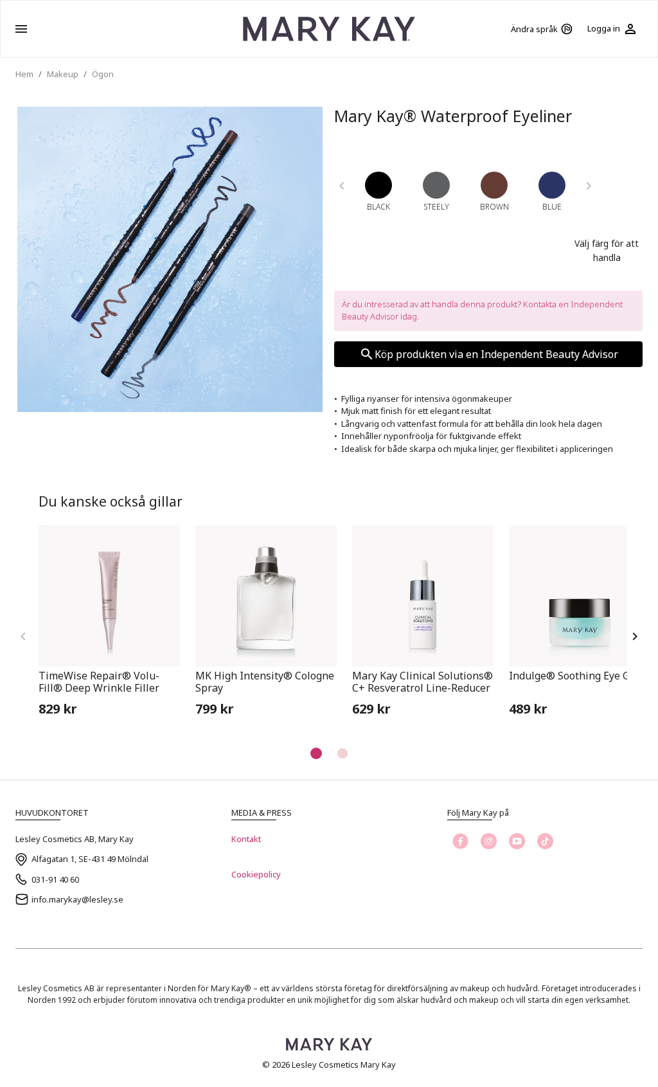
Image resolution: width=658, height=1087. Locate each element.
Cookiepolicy (256, 874)
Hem (24, 74)
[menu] (21, 29)
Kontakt (246, 839)
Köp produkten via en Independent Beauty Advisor (496, 354)
